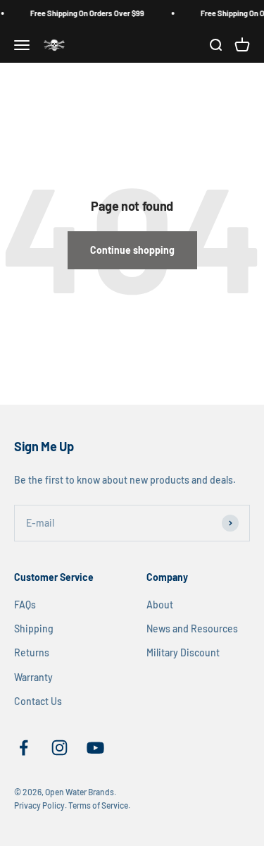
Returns (31, 652)
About (159, 605)
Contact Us (38, 701)
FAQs (25, 605)
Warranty (33, 677)
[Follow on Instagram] (59, 747)
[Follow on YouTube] (95, 747)
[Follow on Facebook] (23, 747)
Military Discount (183, 652)
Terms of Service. (99, 805)
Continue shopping (132, 250)
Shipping (34, 628)
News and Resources (192, 628)
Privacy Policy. (40, 805)
